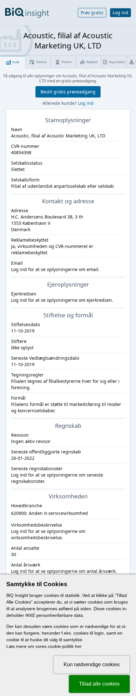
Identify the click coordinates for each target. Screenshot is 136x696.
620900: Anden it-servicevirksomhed (49, 513)
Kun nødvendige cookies (92, 664)
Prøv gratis (92, 12)
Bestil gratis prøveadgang (68, 92)
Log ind (120, 12)
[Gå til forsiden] (27, 13)
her (78, 646)
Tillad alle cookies (99, 684)
